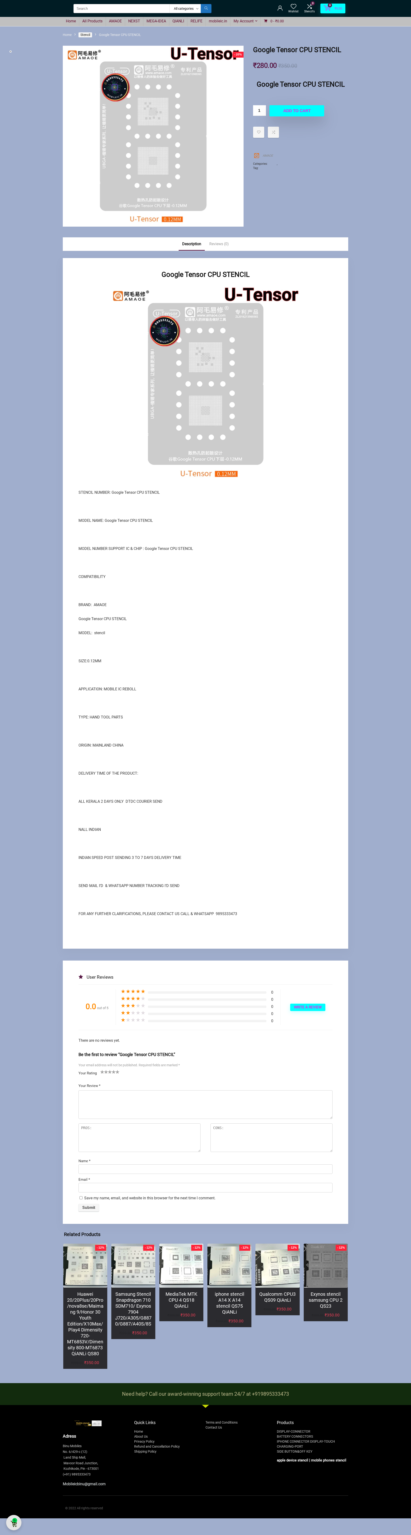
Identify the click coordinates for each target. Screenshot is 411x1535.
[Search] (206, 8)
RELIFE (196, 21)
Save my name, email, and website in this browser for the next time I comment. (149, 1198)
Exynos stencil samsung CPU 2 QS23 (325, 1300)
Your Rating (87, 1073)
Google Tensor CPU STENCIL (277, 168)
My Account (244, 21)
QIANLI (178, 21)
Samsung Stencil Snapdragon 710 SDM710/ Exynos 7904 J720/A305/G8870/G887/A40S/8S (133, 1309)
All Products (92, 21)
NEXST (134, 21)
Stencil (85, 35)
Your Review (89, 1086)
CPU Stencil (285, 163)
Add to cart (297, 111)
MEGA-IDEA (156, 21)
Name (84, 1161)
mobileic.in (218, 21)
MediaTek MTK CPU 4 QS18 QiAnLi (181, 1300)
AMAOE (115, 21)
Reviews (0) (219, 244)
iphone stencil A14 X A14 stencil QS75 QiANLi (229, 1303)
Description (191, 244)
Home (71, 21)
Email (84, 1179)
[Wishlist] (293, 7)
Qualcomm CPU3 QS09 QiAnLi (277, 1297)
